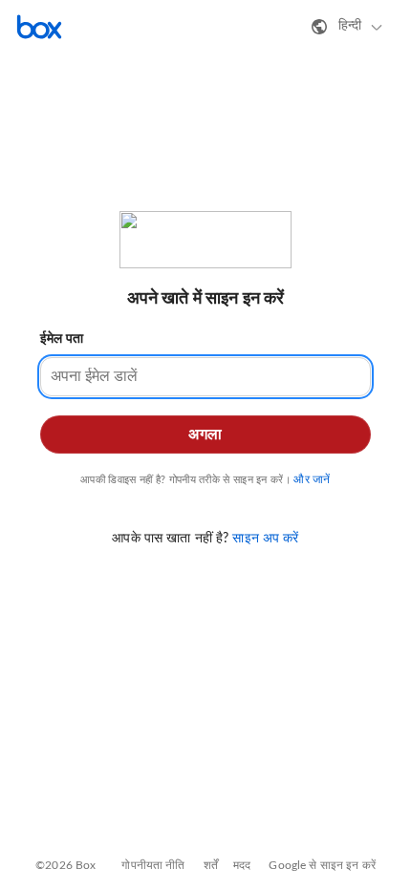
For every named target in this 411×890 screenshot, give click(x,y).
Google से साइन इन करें (322, 865)
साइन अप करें (265, 538)
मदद (241, 865)
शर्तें (211, 865)
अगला (205, 434)
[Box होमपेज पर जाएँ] (39, 26)
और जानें (312, 479)
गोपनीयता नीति (152, 865)
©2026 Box (65, 865)
